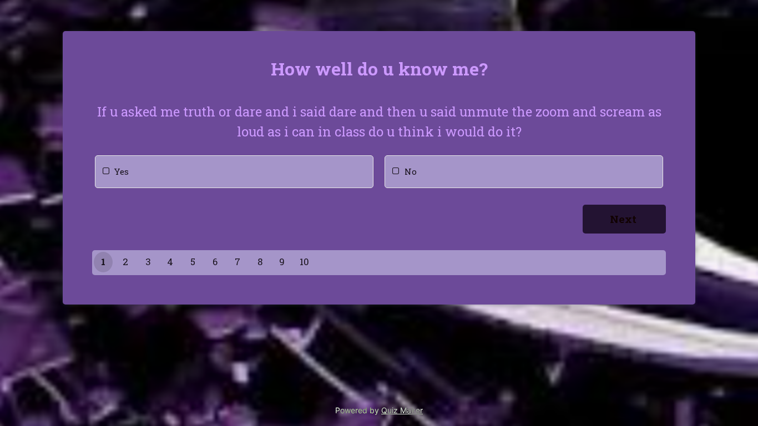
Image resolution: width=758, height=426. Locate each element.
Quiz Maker (402, 410)
